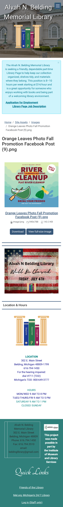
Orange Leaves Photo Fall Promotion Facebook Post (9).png (31, 215)
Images (35, 122)
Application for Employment (22, 102)
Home (8, 122)
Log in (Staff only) (32, 502)
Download (18, 231)
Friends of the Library (31, 487)
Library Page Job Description (29, 106)
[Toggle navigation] (57, 6)
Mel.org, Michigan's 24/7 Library (31, 495)
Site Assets (21, 122)
